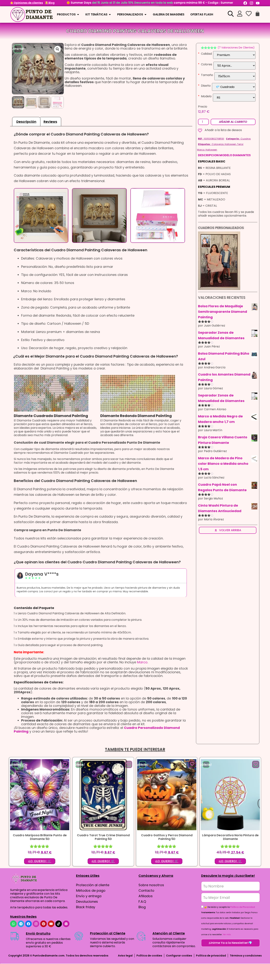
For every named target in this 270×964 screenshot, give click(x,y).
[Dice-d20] (66, 923)
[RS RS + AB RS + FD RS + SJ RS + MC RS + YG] (234, 98)
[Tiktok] (58, 923)
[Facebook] (245, 3)
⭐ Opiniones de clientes (26, 3)
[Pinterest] (43, 923)
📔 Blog (50, 3)
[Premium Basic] (234, 55)
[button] (57, 49)
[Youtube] (257, 3)
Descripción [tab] (26, 121)
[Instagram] (251, 3)
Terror (240, 144)
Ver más (227, 934)
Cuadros (246, 138)
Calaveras (218, 144)
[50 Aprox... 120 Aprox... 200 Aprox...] (234, 66)
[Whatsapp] (13, 923)
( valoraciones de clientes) (236, 47)
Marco (142, 662)
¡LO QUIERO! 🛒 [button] (39, 861)
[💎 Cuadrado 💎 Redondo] (233, 87)
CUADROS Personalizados (221, 227)
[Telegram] (21, 923)
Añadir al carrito (233, 122)
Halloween (230, 144)
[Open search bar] (231, 13)
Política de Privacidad (242, 907)
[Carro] (257, 13)
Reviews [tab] (50, 121)
